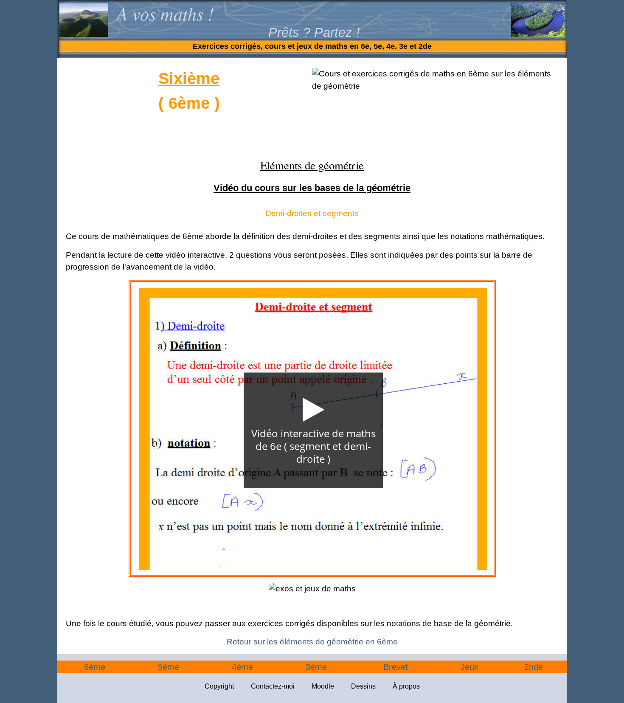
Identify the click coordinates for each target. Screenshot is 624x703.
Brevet (395, 667)
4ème (242, 667)
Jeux (469, 667)
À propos (406, 686)
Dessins (363, 686)
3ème (316, 667)
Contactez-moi (273, 686)
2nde (533, 667)
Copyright (219, 686)
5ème (168, 667)
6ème (94, 667)
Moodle (323, 686)
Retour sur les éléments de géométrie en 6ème (312, 641)
